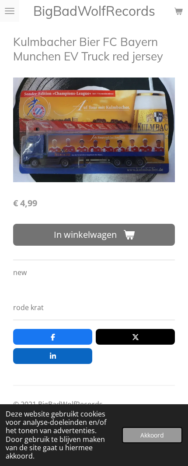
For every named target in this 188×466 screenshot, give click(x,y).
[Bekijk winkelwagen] (178, 11)
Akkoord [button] (152, 435)
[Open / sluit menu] (9, 11)
